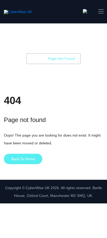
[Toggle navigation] (100, 11)
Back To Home (23, 159)
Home (37, 58)
